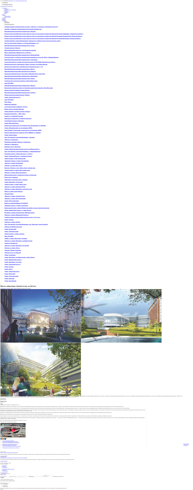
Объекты (3, 15)
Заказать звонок (24, 0)
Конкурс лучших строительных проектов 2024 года (9, 452)
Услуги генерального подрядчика (8, 440)
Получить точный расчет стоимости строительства (186, 444)
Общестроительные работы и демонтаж (9, 445)
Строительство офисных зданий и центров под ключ (12, 446)
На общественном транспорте (7, 4)
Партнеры (6, 12)
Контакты (4, 20)
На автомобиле (5, 2)
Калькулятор (4, 465)
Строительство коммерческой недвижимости (10, 441)
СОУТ (5, 13)
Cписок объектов (7, 16)
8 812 (4, 472)
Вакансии (4, 19)
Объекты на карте (7, 17)
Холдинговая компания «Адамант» (8, 469)
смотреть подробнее (3, 461)
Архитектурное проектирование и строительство (11, 442)
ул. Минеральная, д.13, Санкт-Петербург (14, 0)
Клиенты (6, 10)
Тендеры (3, 18)
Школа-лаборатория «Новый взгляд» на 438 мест (11, 447)
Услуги (3, 14)
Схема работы (6, 11)
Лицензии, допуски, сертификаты (10, 9)
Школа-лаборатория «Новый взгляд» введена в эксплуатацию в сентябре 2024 (13, 457)
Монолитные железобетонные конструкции (10, 444)
